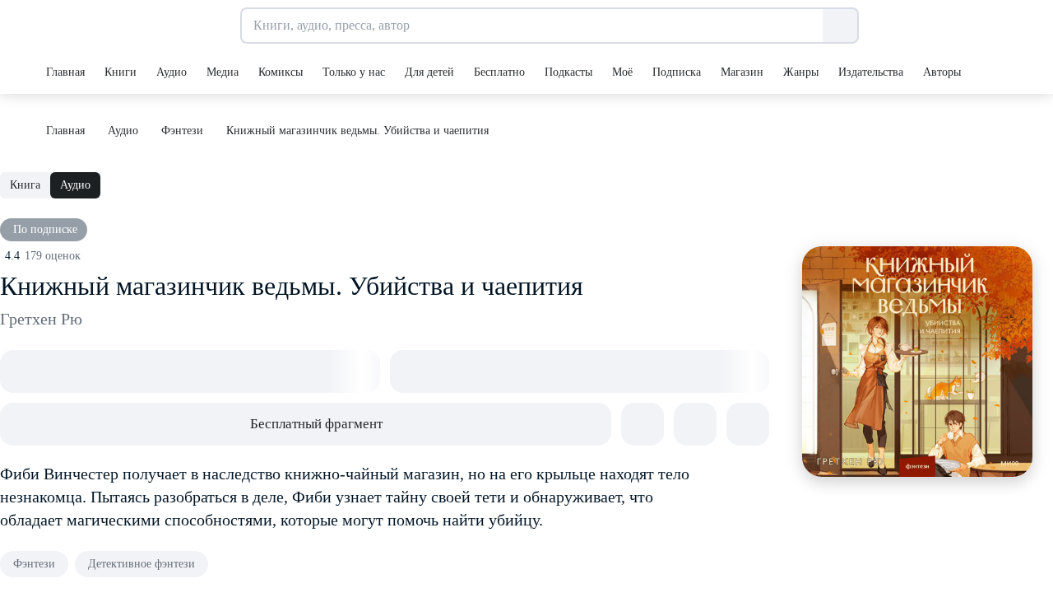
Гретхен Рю (41, 319)
